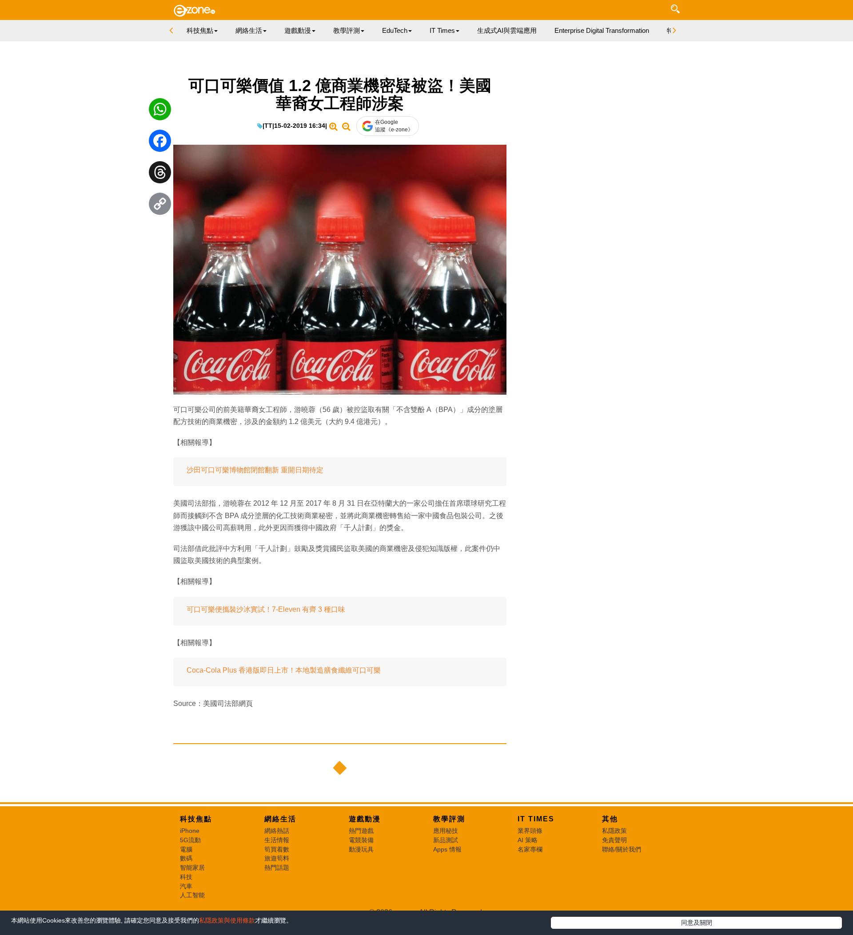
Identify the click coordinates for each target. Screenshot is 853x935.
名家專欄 (530, 849)
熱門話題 (276, 867)
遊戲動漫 (365, 819)
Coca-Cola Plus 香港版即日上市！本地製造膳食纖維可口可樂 (284, 670)
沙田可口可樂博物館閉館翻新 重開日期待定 (255, 470)
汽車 (186, 886)
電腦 (186, 849)
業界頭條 (530, 830)
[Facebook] (160, 143)
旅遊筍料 (276, 858)
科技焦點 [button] (200, 30)
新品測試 (445, 840)
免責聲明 (614, 840)
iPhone (189, 830)
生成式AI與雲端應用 (507, 30)
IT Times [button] (442, 30)
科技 (186, 876)
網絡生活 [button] (248, 30)
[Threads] (160, 174)
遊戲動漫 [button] (297, 30)
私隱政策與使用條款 (227, 920)
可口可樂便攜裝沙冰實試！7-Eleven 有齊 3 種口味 (266, 609)
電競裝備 (361, 840)
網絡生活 (280, 819)
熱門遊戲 (361, 830)
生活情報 (276, 840)
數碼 (186, 858)
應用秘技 (445, 830)
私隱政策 (614, 830)
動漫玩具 (361, 849)
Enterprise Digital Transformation (601, 30)
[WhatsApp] (160, 111)
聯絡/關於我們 (621, 849)
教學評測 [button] (346, 30)
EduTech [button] (394, 30)
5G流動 (190, 840)
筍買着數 (276, 849)
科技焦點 (196, 819)
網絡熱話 (276, 830)
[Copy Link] (160, 206)
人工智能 (192, 895)
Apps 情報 (447, 849)
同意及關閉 (696, 922)
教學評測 (449, 819)
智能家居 (192, 867)
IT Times (536, 819)
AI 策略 (528, 840)
